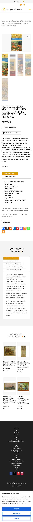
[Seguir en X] (14, 473)
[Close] (31, 492)
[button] (28, 36)
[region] (16, 506)
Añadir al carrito (10, 127)
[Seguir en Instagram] (22, 473)
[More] (3, 231)
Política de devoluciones (14, 267)
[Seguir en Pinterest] (18, 473)
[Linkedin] (14, 228)
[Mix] (24, 228)
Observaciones (11, 258)
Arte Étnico (12, 21)
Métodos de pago (12, 261)
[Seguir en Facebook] (11, 473)
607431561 (16, 432)
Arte (7, 21)
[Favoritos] (24, 5)
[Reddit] (10, 228)
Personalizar (16, 513)
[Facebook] (3, 228)
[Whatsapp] (28, 228)
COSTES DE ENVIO (10, 177)
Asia (18, 21)
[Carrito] (21, 5)
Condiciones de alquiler (14, 270)
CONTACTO (6, 222)
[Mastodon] (21, 228)
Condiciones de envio (13, 264)
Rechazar (16, 518)
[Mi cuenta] (23, 2)
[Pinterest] (17, 228)
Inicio (3, 21)
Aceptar (16, 508)
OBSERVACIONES (9, 174)
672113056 (16, 434)
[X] (7, 228)
